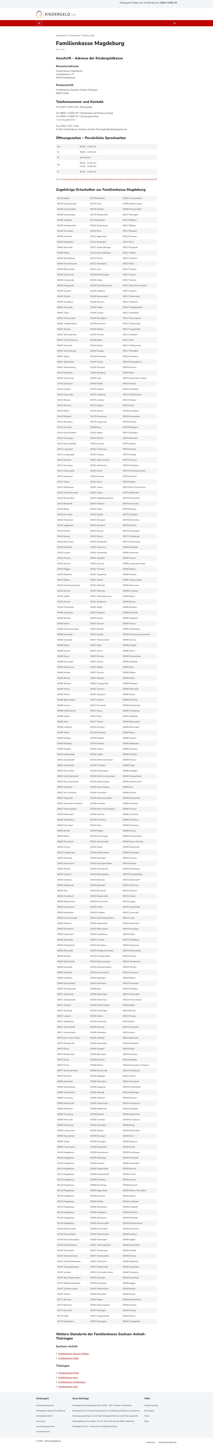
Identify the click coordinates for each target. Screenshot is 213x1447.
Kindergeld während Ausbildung (50, 1410)
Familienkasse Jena (68, 1377)
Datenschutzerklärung (167, 1442)
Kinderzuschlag (151, 1405)
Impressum (150, 1442)
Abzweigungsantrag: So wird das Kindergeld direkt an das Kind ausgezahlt (105, 1416)
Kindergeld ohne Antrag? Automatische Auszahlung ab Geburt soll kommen (106, 1410)
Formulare (40, 1421)
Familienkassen (74, 35)
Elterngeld (149, 1410)
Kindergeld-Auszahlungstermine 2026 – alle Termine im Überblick (102, 1405)
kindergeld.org (61, 35)
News (147, 1416)
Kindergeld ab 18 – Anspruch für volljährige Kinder (94, 1426)
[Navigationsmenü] (39, 23)
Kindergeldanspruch (45, 1405)
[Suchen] (175, 23)
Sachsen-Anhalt (88, 35)
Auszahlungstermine (45, 1426)
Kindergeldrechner (44, 1416)
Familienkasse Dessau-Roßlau (73, 1353)
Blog (146, 1421)
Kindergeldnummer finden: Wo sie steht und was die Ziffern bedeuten (103, 1421)
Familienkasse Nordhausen (71, 1382)
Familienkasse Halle (68, 1358)
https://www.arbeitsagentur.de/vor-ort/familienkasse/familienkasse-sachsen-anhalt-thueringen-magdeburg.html (108, 179)
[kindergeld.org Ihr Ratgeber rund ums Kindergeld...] (56, 14)
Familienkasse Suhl (68, 1386)
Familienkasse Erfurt (68, 1372)
